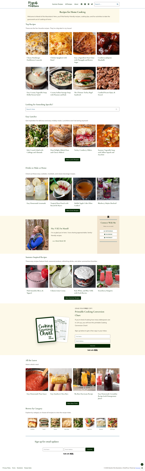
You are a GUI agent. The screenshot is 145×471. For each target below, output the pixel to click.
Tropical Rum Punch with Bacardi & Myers (59, 204)
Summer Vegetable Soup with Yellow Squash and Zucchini (106, 152)
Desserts (101, 429)
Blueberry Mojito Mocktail (107, 203)
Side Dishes (66, 429)
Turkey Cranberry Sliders (83, 150)
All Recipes (68, 4)
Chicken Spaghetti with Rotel (58, 59)
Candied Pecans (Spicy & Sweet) (106, 93)
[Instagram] (85, 4)
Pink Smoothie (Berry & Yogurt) (35, 292)
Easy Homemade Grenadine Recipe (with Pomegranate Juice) (107, 396)
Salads (78, 429)
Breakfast (33, 429)
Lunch (44, 429)
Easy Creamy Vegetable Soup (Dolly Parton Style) (37, 93)
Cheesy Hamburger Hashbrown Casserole (34, 59)
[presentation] (37, 43)
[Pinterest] (88, 4)
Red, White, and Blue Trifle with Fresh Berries (83, 292)
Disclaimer (20, 468)
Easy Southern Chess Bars (59, 394)
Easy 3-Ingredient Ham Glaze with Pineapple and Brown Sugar (84, 60)
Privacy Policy (7, 468)
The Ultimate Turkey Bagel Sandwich (83, 93)
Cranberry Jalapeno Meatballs (105, 59)
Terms (13, 468)
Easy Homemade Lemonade (36, 203)
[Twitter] (91, 4)
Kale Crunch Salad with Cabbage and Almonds (35, 151)
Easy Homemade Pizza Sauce (37, 394)
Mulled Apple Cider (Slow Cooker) (83, 204)
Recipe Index (28, 468)
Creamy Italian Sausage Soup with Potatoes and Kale (60, 93)
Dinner (55, 429)
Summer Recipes (57, 4)
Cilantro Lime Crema (57, 291)
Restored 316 (139, 468)
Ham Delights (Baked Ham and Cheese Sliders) (59, 151)
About (76, 4)
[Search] (116, 109)
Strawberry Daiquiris (105, 291)
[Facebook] (81, 4)
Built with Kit (93, 350)
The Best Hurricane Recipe (83, 394)
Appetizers (89, 429)
